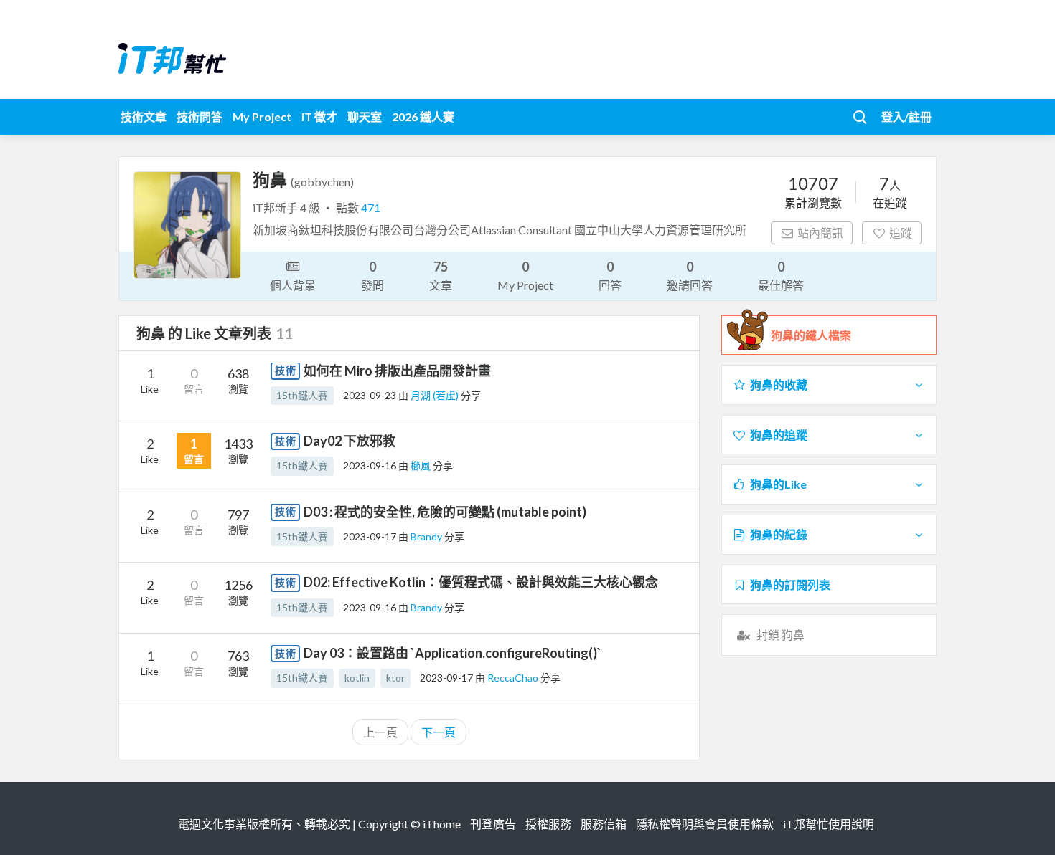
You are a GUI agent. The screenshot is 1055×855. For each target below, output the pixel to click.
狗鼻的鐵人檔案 (811, 335)
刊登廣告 (493, 824)
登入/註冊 (906, 116)
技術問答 (199, 116)
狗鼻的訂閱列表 (790, 584)
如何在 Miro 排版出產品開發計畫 (397, 370)
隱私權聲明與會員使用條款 (705, 824)
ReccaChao (513, 678)
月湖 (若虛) (436, 395)
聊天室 (364, 116)
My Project (262, 116)
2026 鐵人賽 (423, 116)
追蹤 (900, 232)
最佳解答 (781, 275)
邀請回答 (690, 275)
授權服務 (548, 824)
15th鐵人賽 (302, 395)
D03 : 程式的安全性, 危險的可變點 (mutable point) (445, 512)
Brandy (427, 536)
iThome (442, 824)
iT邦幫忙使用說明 (828, 824)
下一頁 (438, 732)
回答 (610, 275)
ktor (395, 678)
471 (370, 207)
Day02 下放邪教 (349, 441)
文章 (440, 275)
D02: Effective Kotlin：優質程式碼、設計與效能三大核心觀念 (481, 582)
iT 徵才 (319, 116)
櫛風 (422, 465)
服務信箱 (604, 824)
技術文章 (144, 116)
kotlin (357, 678)
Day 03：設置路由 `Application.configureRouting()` (452, 653)
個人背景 (293, 285)
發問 (372, 275)
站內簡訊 (820, 232)
